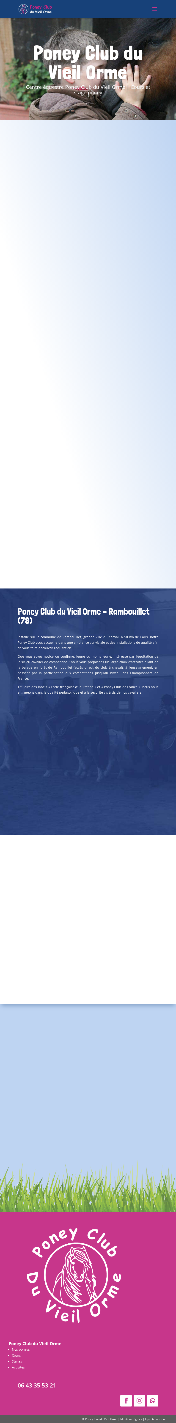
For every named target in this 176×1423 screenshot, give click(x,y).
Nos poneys (21, 1349)
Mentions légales (131, 1419)
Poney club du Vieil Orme (89, 1094)
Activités (18, 1367)
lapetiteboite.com (156, 1419)
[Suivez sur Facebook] (126, 1401)
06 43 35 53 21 (37, 1385)
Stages (17, 1361)
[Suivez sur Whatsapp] (152, 1401)
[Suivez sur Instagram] (139, 1401)
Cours (16, 1355)
